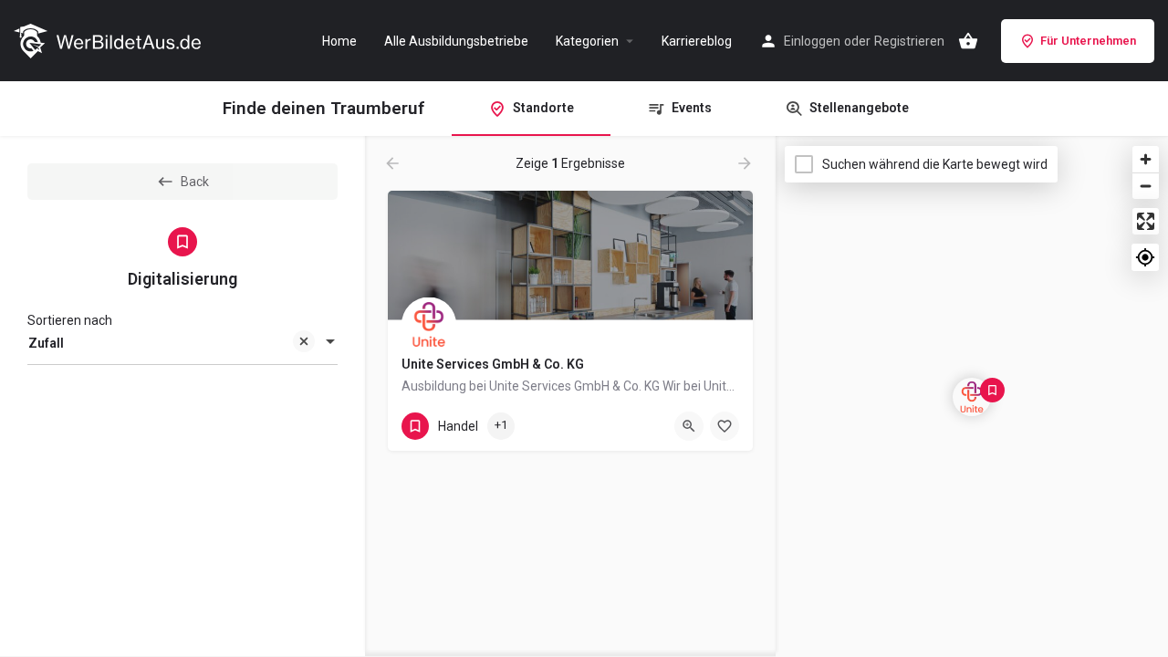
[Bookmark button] (724, 426)
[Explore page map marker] (972, 397)
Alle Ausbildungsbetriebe (456, 41)
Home (339, 41)
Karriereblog (697, 41)
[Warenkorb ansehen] (968, 41)
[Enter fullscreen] (1145, 221)
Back (195, 181)
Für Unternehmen (1088, 40)
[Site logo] (109, 39)
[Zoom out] (1145, 185)
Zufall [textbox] (46, 343)
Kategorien (587, 41)
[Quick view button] (689, 426)
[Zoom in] (1145, 159)
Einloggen (812, 41)
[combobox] (182, 343)
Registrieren (909, 41)
